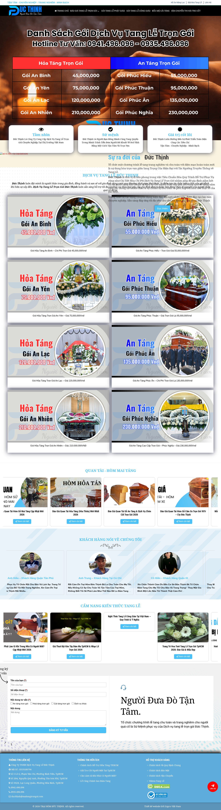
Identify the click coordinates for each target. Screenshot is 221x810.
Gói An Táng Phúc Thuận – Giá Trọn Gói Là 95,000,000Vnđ (163, 315)
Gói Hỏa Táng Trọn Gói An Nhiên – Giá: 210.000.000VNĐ (58, 445)
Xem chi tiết (31, 521)
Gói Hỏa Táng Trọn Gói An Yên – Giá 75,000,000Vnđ (58, 315)
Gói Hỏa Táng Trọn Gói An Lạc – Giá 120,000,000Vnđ (58, 380)
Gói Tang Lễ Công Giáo (138, 10)
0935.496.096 (17, 791)
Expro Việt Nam (173, 806)
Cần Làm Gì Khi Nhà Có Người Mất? (98, 775)
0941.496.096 (17, 787)
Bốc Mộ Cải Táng (161, 10)
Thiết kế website (152, 806)
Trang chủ (63, 10)
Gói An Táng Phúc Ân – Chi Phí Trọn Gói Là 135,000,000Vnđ (162, 380)
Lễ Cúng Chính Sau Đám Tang (95, 781)
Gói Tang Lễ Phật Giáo (113, 10)
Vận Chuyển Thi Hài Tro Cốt (186, 10)
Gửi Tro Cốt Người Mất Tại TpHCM (97, 770)
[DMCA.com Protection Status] (179, 786)
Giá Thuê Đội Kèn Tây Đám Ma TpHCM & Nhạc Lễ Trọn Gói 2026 (191, 648)
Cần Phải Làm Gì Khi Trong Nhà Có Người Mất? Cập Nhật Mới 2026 (137, 648)
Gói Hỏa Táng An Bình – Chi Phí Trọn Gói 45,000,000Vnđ (58, 250)
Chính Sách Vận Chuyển (161, 775)
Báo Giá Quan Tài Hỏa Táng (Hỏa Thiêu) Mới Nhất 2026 (191, 513)
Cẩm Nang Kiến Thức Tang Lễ (110, 605)
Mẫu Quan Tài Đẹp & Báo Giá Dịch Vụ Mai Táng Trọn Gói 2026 (84, 513)
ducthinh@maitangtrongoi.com (27, 796)
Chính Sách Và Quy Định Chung (165, 765)
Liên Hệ (208, 3)
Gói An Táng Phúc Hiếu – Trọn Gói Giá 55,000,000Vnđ (162, 250)
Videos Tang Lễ (156, 781)
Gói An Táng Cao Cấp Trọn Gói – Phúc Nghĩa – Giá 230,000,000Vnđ (162, 445)
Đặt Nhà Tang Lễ (195, 3)
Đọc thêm (162, 208)
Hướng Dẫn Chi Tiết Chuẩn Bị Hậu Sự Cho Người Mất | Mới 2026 (84, 648)
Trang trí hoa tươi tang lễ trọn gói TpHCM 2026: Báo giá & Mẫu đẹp (30, 648)
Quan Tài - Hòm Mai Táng (110, 470)
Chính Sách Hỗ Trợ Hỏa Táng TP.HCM (99, 765)
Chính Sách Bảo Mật (159, 770)
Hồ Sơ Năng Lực (178, 3)
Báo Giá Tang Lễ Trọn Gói (83, 10)
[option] (30, 503)
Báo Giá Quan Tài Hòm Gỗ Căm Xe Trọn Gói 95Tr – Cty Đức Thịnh (30, 513)
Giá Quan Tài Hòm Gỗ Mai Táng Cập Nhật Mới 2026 (137, 513)
